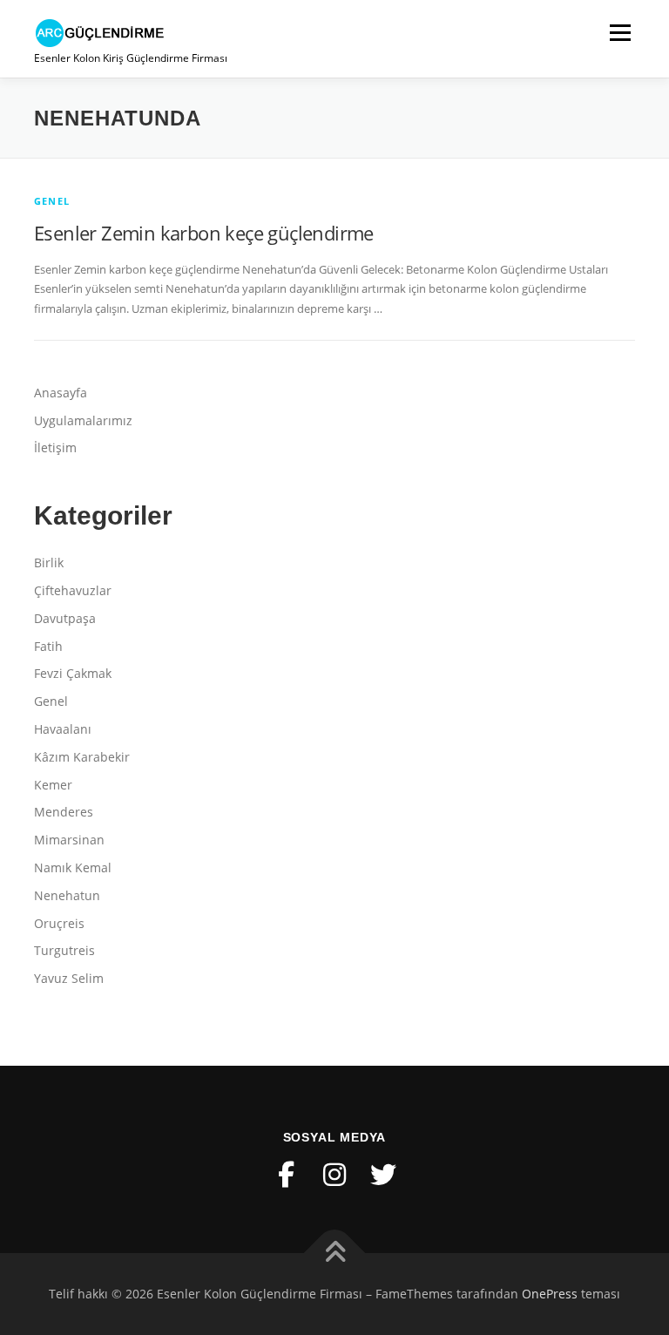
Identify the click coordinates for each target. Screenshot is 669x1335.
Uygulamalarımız (83, 420)
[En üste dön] (335, 1253)
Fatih (48, 646)
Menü (620, 32)
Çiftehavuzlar (73, 590)
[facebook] (286, 1175)
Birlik (49, 562)
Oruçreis (59, 923)
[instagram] (334, 1175)
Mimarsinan (69, 839)
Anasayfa (60, 392)
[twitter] (383, 1175)
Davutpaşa (65, 618)
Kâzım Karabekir (82, 757)
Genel (52, 200)
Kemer (53, 784)
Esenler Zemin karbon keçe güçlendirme (204, 233)
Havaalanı (62, 729)
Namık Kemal (73, 867)
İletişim (55, 447)
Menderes (63, 811)
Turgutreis (64, 950)
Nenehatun (67, 895)
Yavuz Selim (69, 978)
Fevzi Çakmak (73, 673)
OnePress (550, 1293)
